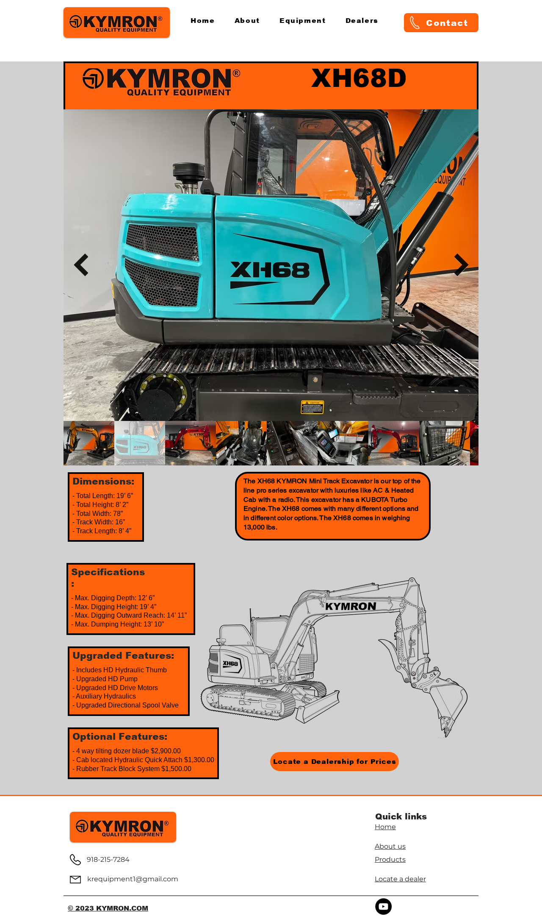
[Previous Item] (80, 265)
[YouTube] (383, 906)
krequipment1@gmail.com (132, 879)
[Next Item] (461, 265)
